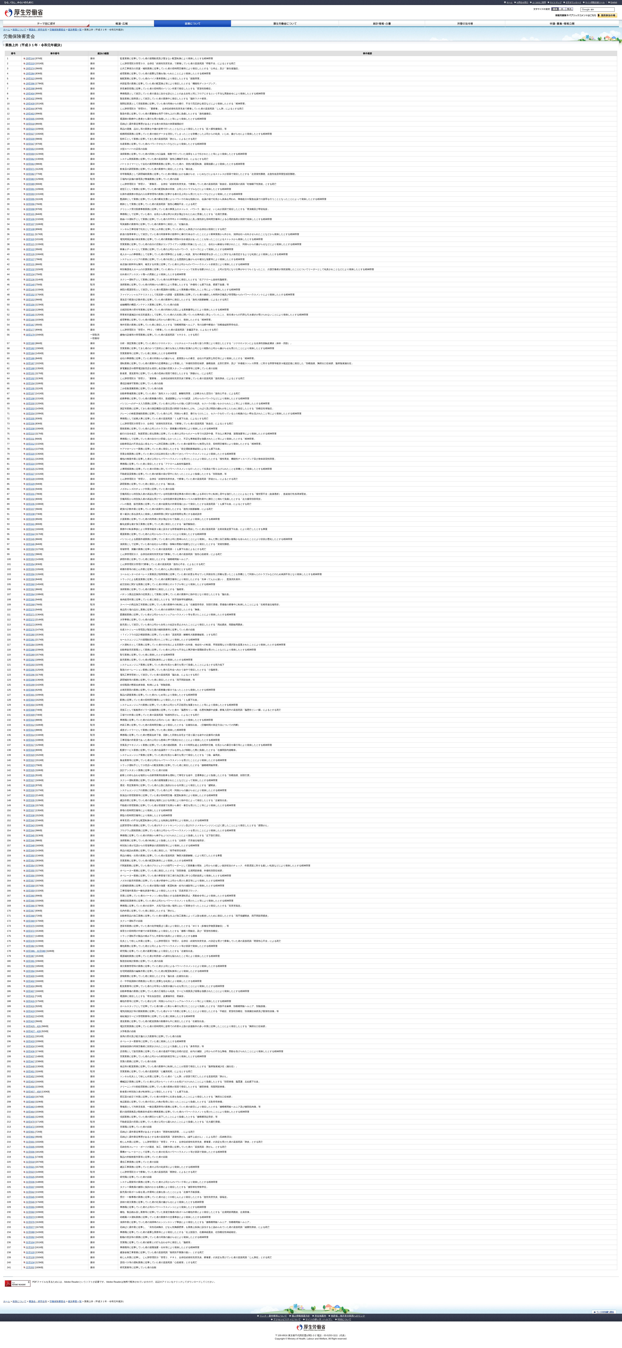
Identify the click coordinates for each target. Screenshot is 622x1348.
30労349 (30, 850)
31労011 (30, 1157)
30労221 (30, 459)
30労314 (30, 735)
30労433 (30, 1041)
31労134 (30, 1262)
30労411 (30, 996)
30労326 (30, 775)
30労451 (30, 1071)
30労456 (30, 1086)
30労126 (30, 254)
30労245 (30, 539)
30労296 (30, 674)
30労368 (30, 915)
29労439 (30, 103)
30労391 (30, 961)
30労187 (30, 363)
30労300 (30, 689)
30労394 (30, 971)
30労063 (30, 164)
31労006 (30, 1152)
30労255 (30, 569)
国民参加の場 (607, 15)
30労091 (30, 189)
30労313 (30, 730)
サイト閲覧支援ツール (595, 2)
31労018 (30, 1162)
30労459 (30, 1096)
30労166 (30, 319)
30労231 (30, 494)
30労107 (30, 224)
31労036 (30, 1182)
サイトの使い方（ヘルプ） (319, 1319)
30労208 (30, 428)
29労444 (30, 108)
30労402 (30, 981)
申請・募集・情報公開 (562, 23)
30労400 (30, 976)
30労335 (30, 800)
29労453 (30, 113)
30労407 (30, 991)
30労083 (30, 179)
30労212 (30, 443)
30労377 (30, 936)
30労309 (30, 715)
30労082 (30, 174)
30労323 (30, 765)
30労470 (30, 1121)
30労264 (30, 594)
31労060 (30, 1212)
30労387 (30, 956)
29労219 (30, 63)
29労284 (30, 73)
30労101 (30, 214)
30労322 (30, 760)
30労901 (30, 1131)
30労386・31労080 (36, 951)
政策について (192, 23)
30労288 (30, 649)
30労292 (30, 659)
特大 (569, 9)
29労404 (30, 93)
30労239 (30, 519)
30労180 (30, 343)
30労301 (30, 695)
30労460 (30, 1101)
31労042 (30, 1192)
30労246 (30, 544)
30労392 (30, 966)
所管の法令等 (465, 23)
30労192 (30, 378)
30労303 (30, 700)
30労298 (30, 679)
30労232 (30, 499)
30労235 (30, 504)
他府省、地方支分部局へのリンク (348, 1315)
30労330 (30, 790)
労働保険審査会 (57, 29)
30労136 (30, 279)
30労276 (30, 629)
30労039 (30, 139)
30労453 (30, 1081)
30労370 (30, 926)
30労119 (30, 239)
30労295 (30, 669)
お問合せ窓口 (522, 2)
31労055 (30, 1207)
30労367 (30, 910)
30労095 (30, 199)
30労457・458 (33, 1091)
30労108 (30, 229)
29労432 (30, 98)
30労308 (30, 710)
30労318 (30, 750)
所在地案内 (320, 1315)
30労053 (30, 149)
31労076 (30, 1222)
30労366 (30, 905)
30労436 (30, 1051)
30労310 (30, 720)
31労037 (30, 1187)
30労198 (30, 398)
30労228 (30, 479)
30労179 (30, 334)
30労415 (30, 1001)
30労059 (30, 154)
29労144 (30, 58)
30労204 (30, 413)
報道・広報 (121, 23)
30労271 (30, 614)
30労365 (30, 900)
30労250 (30, 549)
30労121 (30, 244)
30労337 (30, 810)
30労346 (30, 840)
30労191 (30, 373)
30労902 (30, 1136)
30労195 (30, 388)
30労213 (30, 448)
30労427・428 (33, 1031)
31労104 (30, 1242)
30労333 (30, 795)
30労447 (30, 1061)
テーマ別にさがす (46, 23)
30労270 (30, 609)
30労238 (30, 514)
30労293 (30, 664)
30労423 (30, 1021)
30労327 (30, 780)
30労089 (30, 184)
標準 (555, 9)
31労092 (30, 1237)
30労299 (30, 684)
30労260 (30, 584)
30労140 (30, 284)
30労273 (30, 624)
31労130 (30, 1257)
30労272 (30, 619)
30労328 (30, 785)
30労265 (30, 599)
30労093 (30, 194)
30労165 (30, 314)
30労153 (30, 299)
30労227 (30, 474)
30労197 (30, 393)
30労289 (30, 654)
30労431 (30, 1036)
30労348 (30, 845)
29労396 (30, 83)
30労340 (30, 820)
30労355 (30, 870)
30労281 (30, 639)
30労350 (30, 855)
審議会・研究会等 (38, 29)
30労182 (30, 348)
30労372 (30, 931)
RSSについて (344, 1319)
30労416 (30, 1006)
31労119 (30, 1247)
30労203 (30, 408)
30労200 (30, 403)
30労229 (30, 484)
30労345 (30, 835)
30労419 (30, 1011)
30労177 (30, 329)
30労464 (30, 1111)
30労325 (30, 770)
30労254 (30, 564)
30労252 (30, 554)
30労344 (30, 830)
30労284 (30, 644)
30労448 (30, 1066)
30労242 (30, 529)
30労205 (30, 418)
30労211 (30, 438)
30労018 (30, 124)
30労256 (30, 574)
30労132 (30, 269)
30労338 (30, 815)
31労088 (30, 1232)
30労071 (30, 169)
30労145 (30, 289)
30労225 (30, 469)
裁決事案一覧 (75, 29)
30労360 (30, 895)
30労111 (30, 234)
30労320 (30, 755)
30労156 (30, 304)
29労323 (30, 78)
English (613, 2)
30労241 (30, 524)
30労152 (30, 294)
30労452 (30, 1076)
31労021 (30, 1167)
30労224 (30, 464)
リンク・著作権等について (273, 1315)
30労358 (30, 885)
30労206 (30, 423)
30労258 (30, 579)
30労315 (30, 740)
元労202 (30, 1267)
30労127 (30, 259)
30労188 (30, 368)
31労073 (30, 1217)
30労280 (30, 634)
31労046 (30, 1202)
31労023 (30, 1172)
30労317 (30, 745)
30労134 (30, 274)
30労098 (30, 209)
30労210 (30, 433)
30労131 (30, 264)
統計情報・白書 (382, 23)
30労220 (30, 454)
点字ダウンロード (573, 2)
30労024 (30, 129)
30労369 (30, 921)
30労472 (30, 1126)
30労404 (30, 986)
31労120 (30, 1252)
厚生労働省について (285, 23)
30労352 (30, 860)
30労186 (30, 358)
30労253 (30, 559)
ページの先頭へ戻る (604, 1312)
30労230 (30, 489)
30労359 (30, 890)
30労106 (30, 219)
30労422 (30, 1016)
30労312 (30, 725)
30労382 (30, 946)
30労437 (30, 1056)
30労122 (30, 249)
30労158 (30, 309)
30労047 (30, 144)
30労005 (30, 118)
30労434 (30, 1046)
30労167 (30, 324)
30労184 (30, 353)
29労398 (30, 88)
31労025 (30, 1177)
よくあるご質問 (539, 2)
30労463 (30, 1106)
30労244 (30, 534)
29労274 (30, 68)
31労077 (30, 1227)
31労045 (30, 1197)
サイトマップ (556, 2)
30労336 (30, 805)
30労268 (30, 604)
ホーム (510, 2)
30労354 (30, 865)
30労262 (30, 589)
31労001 (30, 1142)
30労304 (30, 705)
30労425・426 (33, 1026)
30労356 (30, 875)
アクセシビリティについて (287, 1319)
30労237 (30, 509)
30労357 (30, 880)
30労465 (30, 1116)
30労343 (30, 825)
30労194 (30, 383)
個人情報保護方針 (301, 1315)
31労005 (30, 1147)
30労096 (30, 204)
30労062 (30, 159)
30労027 (30, 134)
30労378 (30, 941)
